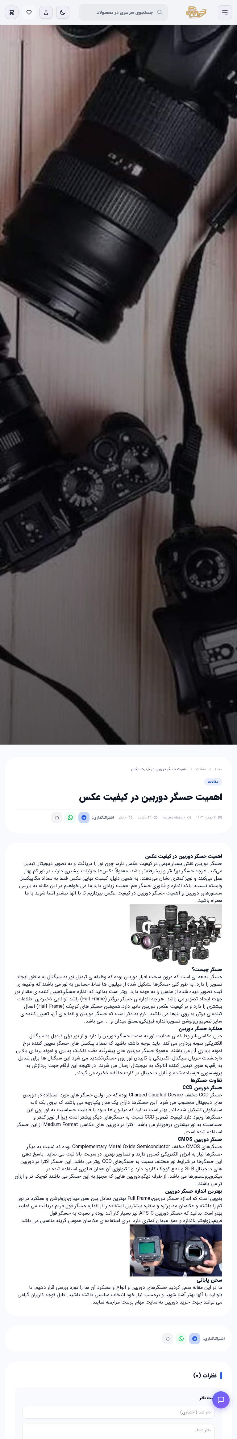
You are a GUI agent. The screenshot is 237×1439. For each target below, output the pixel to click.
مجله (218, 769)
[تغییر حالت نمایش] (62, 12)
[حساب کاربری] (46, 12)
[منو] (225, 12)
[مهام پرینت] (195, 12)
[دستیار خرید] (221, 1400)
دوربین (138, 1287)
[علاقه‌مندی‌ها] (29, 12)
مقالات (201, 769)
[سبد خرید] (12, 12)
